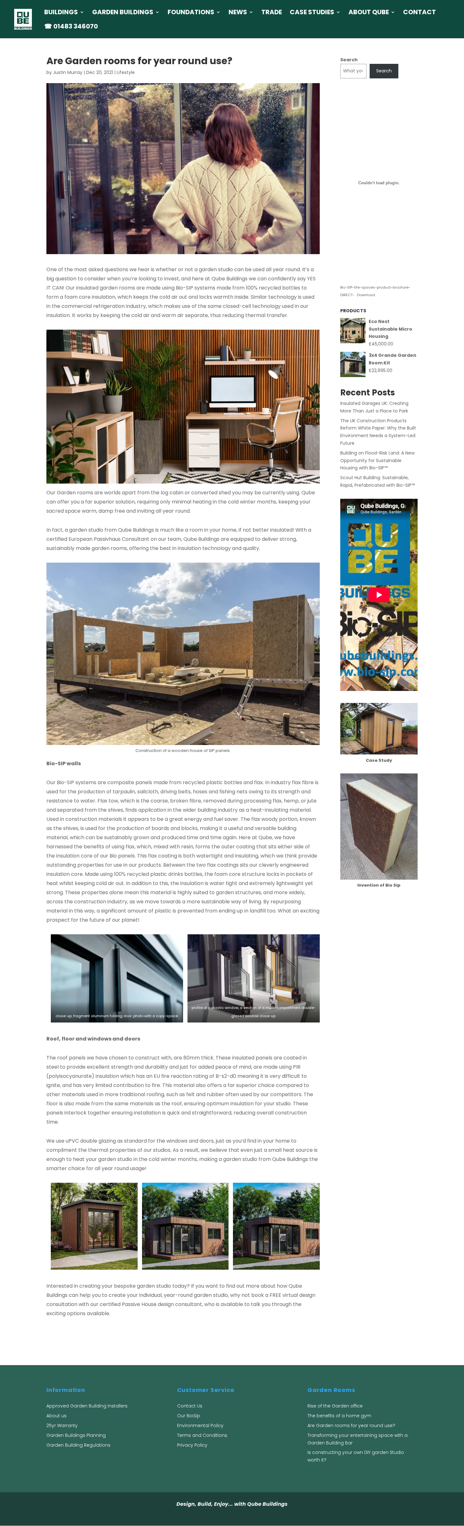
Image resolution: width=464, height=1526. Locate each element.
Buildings (61, 13)
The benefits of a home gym (339, 1416)
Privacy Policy (192, 1445)
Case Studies (312, 13)
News (238, 13)
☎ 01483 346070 (71, 27)
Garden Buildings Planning (76, 1435)
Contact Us (189, 1406)
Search (349, 60)
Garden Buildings (122, 13)
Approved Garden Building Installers (87, 1406)
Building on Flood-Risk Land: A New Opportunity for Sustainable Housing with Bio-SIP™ (377, 460)
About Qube (368, 13)
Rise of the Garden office (335, 1406)
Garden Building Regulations (78, 1445)
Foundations (191, 13)
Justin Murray (67, 72)
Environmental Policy (200, 1425)
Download (366, 294)
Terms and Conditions (202, 1435)
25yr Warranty (62, 1425)
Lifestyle (126, 72)
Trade (271, 13)
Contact (419, 13)
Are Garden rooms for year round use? (351, 1425)
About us (56, 1416)
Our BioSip (188, 1416)
